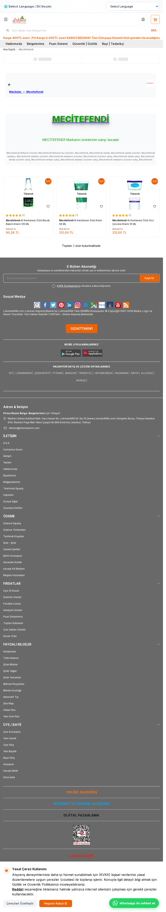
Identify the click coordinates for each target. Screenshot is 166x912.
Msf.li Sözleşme (12, 555)
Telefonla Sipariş (13, 488)
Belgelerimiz (35, 43)
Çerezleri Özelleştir (20, 903)
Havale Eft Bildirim (14, 568)
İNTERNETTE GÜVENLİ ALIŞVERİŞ (81, 804)
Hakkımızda (14, 43)
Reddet (17, 889)
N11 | (11, 373)
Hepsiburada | (104, 373)
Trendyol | (86, 373)
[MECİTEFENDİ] (150, 83)
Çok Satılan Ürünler (14, 629)
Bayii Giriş (9, 757)
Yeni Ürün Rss (11, 716)
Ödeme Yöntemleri (14, 529)
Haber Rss (9, 709)
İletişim (7, 456)
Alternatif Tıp (11, 696)
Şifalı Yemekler (12, 677)
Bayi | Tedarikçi (113, 43)
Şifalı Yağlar (10, 670)
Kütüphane (9, 651)
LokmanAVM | (24, 373)
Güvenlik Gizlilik (12, 562)
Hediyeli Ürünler (12, 610)
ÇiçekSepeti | (42, 373)
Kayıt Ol (149, 278)
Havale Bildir (10, 770)
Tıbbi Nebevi (11, 658)
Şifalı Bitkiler (10, 664)
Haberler (8, 494)
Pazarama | (122, 373)
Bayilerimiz (9, 475)
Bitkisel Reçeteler (13, 683)
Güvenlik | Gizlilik (84, 43)
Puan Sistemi (58, 43)
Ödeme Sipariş (12, 523)
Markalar (16, 91)
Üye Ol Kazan (11, 590)
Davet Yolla (10, 636)
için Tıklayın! (31, 413)
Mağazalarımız (11, 481)
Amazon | (71, 373)
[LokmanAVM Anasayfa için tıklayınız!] (25, 85)
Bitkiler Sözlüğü (12, 690)
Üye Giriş (8, 744)
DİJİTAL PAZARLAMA (81, 815)
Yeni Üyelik (9, 738)
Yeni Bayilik (10, 751)
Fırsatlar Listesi (12, 603)
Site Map (8, 703)
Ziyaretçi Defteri (12, 507)
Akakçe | (81, 380)
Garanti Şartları (11, 549)
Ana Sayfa (9, 49)
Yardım (7, 462)
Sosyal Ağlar (10, 501)
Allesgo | (147, 373)
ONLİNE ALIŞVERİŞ (81, 792)
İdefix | (135, 373)
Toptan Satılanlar (13, 623)
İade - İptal (9, 542)
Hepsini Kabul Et (55, 903)
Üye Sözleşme (12, 731)
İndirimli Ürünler (12, 597)
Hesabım (8, 764)
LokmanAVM (81, 856)
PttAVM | (58, 373)
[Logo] (31, 19)
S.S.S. (6, 443)
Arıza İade (9, 777)
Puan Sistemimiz (13, 616)
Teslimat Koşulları (13, 536)
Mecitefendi (34, 91)
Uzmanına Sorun (12, 449)
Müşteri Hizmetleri (14, 575)
